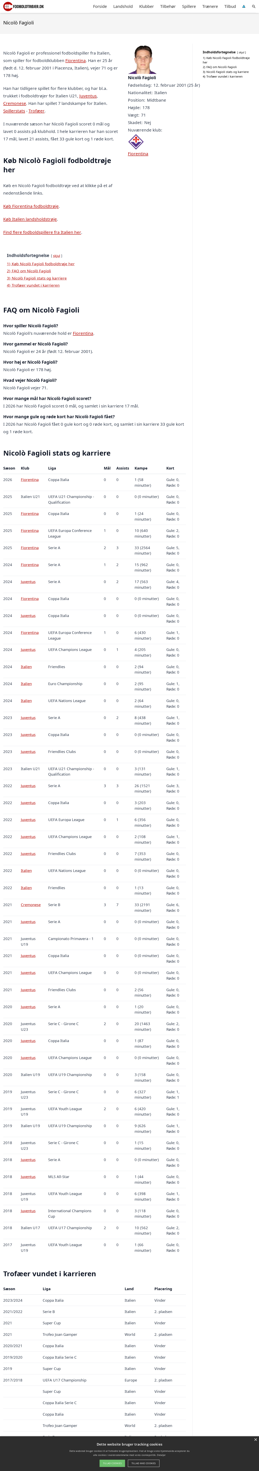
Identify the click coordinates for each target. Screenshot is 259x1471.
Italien (26, 666)
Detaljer (161, 1454)
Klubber (146, 6)
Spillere (189, 6)
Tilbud (230, 6)
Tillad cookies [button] (112, 1463)
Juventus (88, 96)
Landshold (123, 6)
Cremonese (14, 103)
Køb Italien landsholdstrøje (30, 219)
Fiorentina (75, 60)
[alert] (129, 1453)
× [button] (255, 1439)
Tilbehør (168, 6)
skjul (56, 255)
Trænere (210, 6)
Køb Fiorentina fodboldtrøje (31, 206)
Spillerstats (14, 111)
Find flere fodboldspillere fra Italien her (42, 232)
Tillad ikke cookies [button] (144, 1463)
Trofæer (37, 111)
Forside (100, 6)
